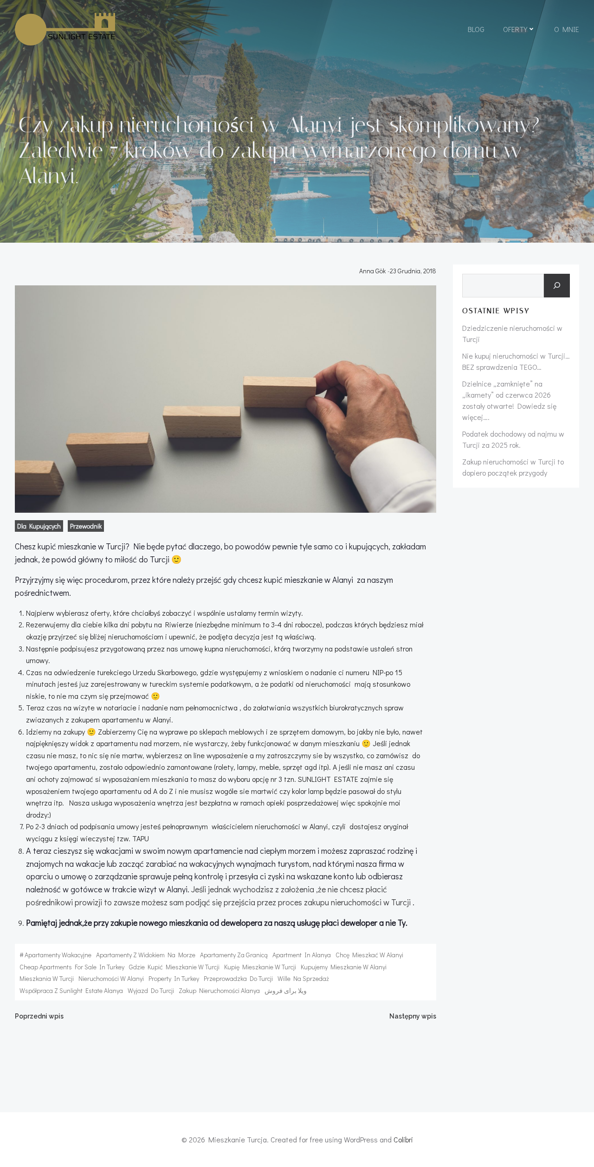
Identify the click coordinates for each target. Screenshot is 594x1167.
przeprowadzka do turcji (238, 978)
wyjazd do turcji (151, 990)
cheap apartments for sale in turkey (71, 966)
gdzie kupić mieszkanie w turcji (174, 966)
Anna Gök (372, 270)
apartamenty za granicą (234, 954)
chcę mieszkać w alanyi (369, 954)
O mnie (566, 29)
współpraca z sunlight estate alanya (71, 990)
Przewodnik (86, 526)
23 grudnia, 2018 (413, 270)
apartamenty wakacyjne (58, 954)
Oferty (515, 29)
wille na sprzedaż (303, 978)
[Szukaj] (557, 286)
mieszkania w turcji (46, 978)
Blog (476, 29)
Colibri (403, 1139)
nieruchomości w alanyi (111, 978)
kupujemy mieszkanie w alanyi (344, 966)
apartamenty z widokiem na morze (145, 954)
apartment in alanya (301, 954)
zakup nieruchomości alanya (219, 990)
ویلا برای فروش (286, 990)
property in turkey (173, 978)
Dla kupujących (39, 526)
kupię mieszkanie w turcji (260, 966)
